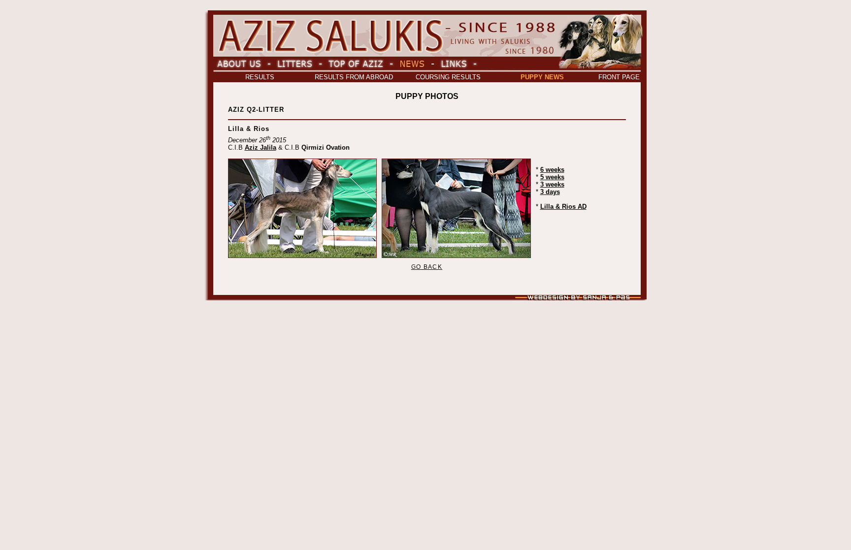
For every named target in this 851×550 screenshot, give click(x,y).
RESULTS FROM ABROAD (354, 77)
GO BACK (426, 266)
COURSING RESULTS (448, 77)
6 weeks (552, 169)
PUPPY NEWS (542, 77)
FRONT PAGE (619, 77)
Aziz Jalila (260, 147)
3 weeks (552, 184)
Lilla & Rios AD (563, 206)
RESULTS (259, 77)
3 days (550, 191)
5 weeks (552, 177)
